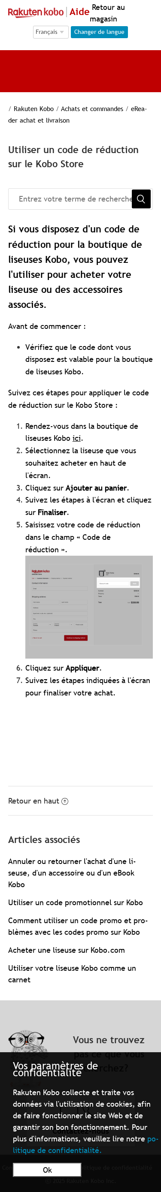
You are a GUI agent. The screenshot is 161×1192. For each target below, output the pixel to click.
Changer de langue (99, 32)
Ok (47, 1170)
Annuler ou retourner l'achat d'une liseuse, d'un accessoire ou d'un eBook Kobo (72, 872)
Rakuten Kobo (34, 108)
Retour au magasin (107, 13)
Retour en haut (33, 801)
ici (77, 438)
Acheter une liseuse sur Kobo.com (66, 950)
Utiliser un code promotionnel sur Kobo (75, 902)
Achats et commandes (92, 108)
